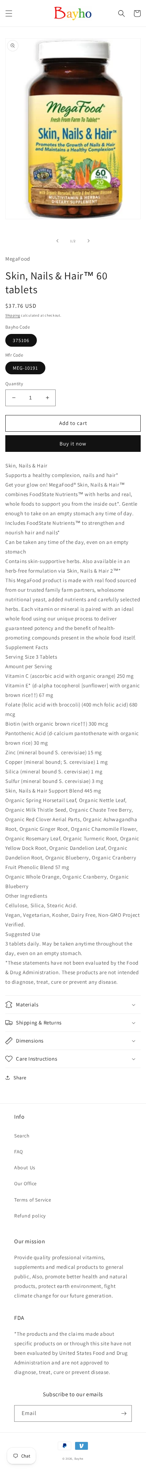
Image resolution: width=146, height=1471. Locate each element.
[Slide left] (57, 241)
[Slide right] (88, 241)
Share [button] (20, 1077)
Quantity (14, 384)
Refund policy (30, 1215)
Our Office (25, 1183)
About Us (24, 1167)
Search (22, 1135)
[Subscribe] (123, 1413)
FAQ (18, 1151)
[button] (9, 13)
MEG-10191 (25, 368)
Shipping (12, 315)
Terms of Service (32, 1200)
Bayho (79, 1458)
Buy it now (73, 443)
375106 (21, 340)
